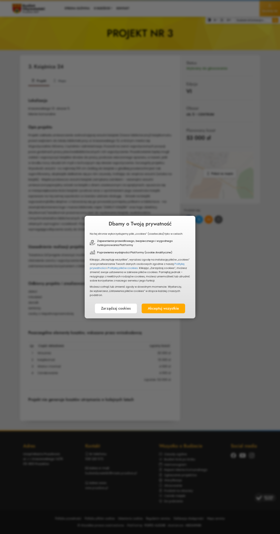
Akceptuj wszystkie (163, 308)
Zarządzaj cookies (116, 308)
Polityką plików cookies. (123, 268)
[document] (140, 267)
